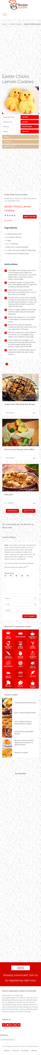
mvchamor (8, 141)
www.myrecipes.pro (7, 1040)
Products (15, 1050)
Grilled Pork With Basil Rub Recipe (19, 404)
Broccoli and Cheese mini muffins (19, 449)
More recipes (12, 511)
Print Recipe (30, 217)
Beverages (25, 1050)
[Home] (20, 5)
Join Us (20, 968)
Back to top (28, 511)
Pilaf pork (8, 494)
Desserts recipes (15, 24)
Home (4, 24)
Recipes (7, 1050)
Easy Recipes (27, 126)
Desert (6, 137)
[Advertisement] (20, 49)
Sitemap (34, 1050)
